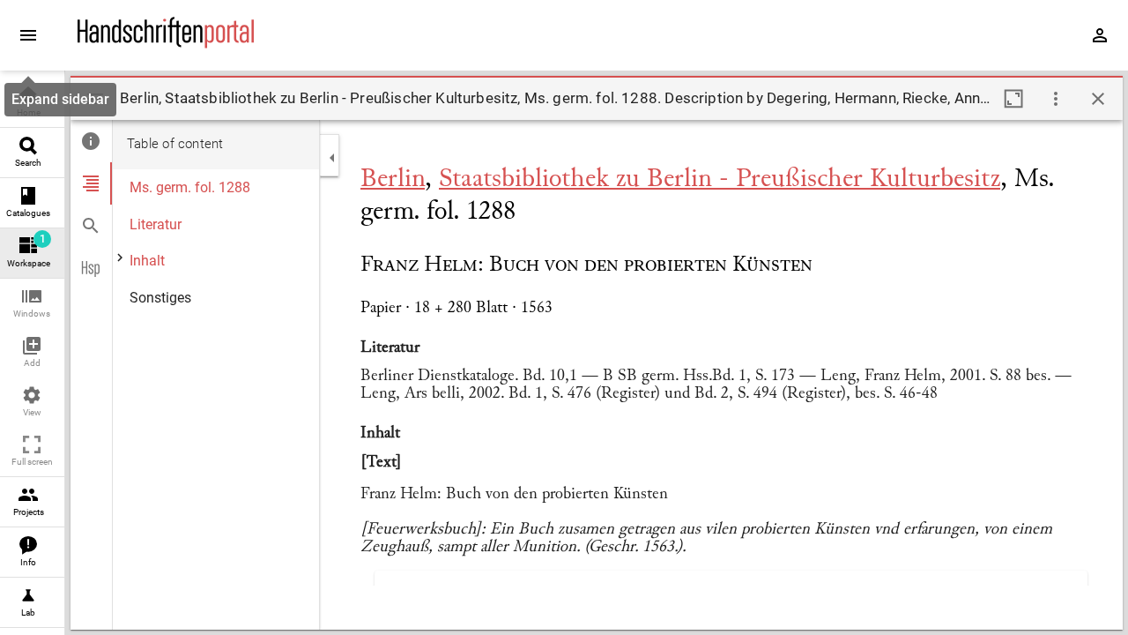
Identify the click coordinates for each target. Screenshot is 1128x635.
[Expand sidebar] (28, 35)
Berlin (392, 180)
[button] (32, 304)
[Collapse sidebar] (332, 157)
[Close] (1098, 99)
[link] (32, 103)
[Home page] (166, 43)
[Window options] (1056, 99)
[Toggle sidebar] (95, 99)
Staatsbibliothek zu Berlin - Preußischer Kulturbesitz (719, 180)
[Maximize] (1013, 99)
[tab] (91, 141)
